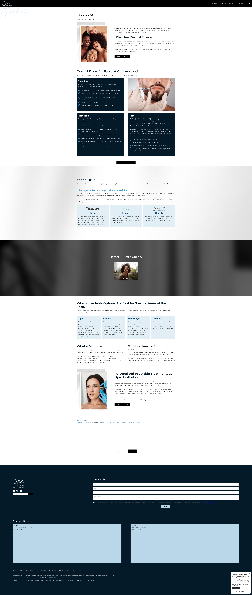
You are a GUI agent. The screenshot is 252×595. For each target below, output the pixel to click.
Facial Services (109, 422)
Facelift (102, 422)
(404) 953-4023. (52, 577)
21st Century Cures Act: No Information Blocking (56, 580)
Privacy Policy (15, 580)
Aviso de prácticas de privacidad (26, 580)
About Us (15, 570)
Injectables (95, 422)
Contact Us (67, 570)
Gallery (26, 570)
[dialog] (241, 583)
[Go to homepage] (7, 4)
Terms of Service (76, 570)
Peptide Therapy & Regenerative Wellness (127, 422)
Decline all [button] (245, 588)
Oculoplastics (87, 422)
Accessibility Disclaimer (40, 580)
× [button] (249, 573)
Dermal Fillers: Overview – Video (126, 162)
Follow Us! (132, 451)
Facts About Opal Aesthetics (89, 580)
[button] (249, 3)
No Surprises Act (71, 580)
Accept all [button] (236, 588)
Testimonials (42, 570)
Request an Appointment (122, 56)
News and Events (52, 570)
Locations (60, 570)
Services (83, 19)
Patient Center (34, 570)
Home (78, 19)
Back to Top (79, 580)
